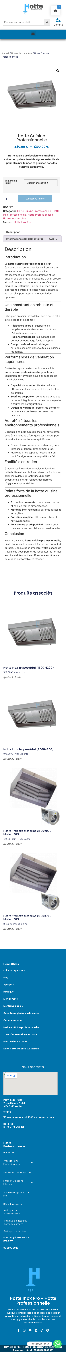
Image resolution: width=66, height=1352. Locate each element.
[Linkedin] (36, 1330)
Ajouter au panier (35, 198)
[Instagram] (24, 1330)
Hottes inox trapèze (21, 53)
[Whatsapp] (57, 1344)
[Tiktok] (41, 1330)
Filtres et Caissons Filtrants (13, 1182)
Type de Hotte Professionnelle (11, 1162)
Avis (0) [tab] (53, 238)
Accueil (5, 53)
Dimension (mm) (11, 182)
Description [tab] (13, 232)
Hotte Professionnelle (40, 214)
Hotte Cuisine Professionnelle (34, 210)
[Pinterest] (47, 1330)
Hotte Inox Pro (22, 222)
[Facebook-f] (18, 1330)
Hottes (6, 1152)
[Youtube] (30, 1330)
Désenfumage (11, 1204)
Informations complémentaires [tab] (24, 238)
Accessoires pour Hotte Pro (16, 1194)
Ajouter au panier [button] (12, 677)
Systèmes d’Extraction (15, 1172)
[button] (33, 33)
